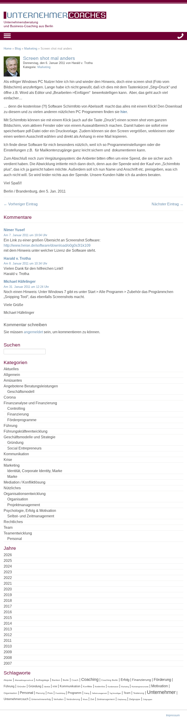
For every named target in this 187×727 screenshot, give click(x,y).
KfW (55, 686)
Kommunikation (16, 454)
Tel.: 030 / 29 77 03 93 (180, 36)
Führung (10, 426)
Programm (74, 693)
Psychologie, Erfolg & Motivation (30, 511)
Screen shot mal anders (49, 58)
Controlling (16, 408)
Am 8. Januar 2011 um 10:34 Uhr (25, 263)
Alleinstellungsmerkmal (24, 680)
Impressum (173, 715)
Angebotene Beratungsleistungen (31, 386)
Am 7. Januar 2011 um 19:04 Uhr (25, 235)
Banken (56, 680)
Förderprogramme (21, 420)
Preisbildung (60, 693)
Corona (10, 397)
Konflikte (87, 686)
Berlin (66, 680)
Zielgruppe (134, 699)
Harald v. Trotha (17, 258)
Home (7, 48)
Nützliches (12, 488)
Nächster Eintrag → (167, 204)
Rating (86, 693)
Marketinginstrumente (140, 687)
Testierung (138, 693)
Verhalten (59, 699)
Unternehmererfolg (41, 699)
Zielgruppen (147, 699)
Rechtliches (13, 522)
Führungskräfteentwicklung (25, 431)
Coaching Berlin (109, 680)
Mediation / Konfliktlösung (24, 482)
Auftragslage (42, 680)
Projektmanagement (23, 505)
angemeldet (33, 332)
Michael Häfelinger (20, 281)
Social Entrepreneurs (24, 448)
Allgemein (12, 375)
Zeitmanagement (106, 699)
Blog (18, 48)
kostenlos (100, 686)
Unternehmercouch (16, 699)
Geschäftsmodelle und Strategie (29, 437)
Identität (47, 687)
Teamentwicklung (18, 533)
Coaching (90, 679)
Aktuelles (11, 369)
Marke (12, 476)
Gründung (15, 442)
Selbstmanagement (99, 693)
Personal (14, 539)
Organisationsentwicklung (25, 494)
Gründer (21, 686)
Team (8, 527)
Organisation (17, 499)
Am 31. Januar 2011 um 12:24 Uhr (26, 286)
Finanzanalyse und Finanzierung (30, 403)
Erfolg (125, 680)
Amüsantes (13, 380)
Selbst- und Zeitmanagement (30, 516)
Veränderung (73, 699)
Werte (85, 699)
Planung (40, 693)
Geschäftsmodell (20, 392)
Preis (50, 693)
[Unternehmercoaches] (93, 16)
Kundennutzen (113, 687)
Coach (75, 680)
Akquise (8, 680)
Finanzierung (18, 414)
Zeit (92, 699)
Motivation (159, 686)
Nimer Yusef (14, 230)
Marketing (30, 48)
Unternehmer (161, 692)
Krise (8, 460)
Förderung (162, 679)
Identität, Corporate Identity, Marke (34, 471)
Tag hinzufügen (115, 693)
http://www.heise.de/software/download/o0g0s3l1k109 (47, 245)
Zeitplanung (121, 699)
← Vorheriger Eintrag (21, 204)
